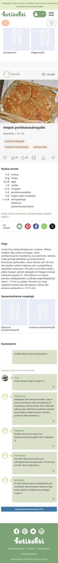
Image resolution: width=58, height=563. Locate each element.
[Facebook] (36, 226)
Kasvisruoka (40, 146)
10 (26, 157)
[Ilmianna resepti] (53, 158)
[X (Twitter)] (52, 226)
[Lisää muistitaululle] (5, 158)
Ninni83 (15, 74)
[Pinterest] (28, 226)
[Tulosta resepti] (34, 158)
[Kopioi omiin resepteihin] (43, 158)
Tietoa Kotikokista (16, 548)
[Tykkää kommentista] (53, 386)
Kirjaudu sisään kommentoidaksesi (17, 370)
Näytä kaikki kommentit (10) (29, 509)
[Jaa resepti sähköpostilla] (19, 226)
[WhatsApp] (44, 226)
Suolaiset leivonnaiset (16, 146)
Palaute (31, 548)
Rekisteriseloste (29, 553)
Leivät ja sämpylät (14, 141)
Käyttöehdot (43, 548)
